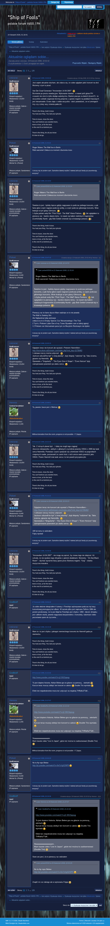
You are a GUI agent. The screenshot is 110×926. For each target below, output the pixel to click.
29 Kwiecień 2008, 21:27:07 (41, 700)
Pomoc (81, 920)
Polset (12, 143)
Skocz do (66, 905)
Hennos (13, 402)
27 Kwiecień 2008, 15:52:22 (41, 602)
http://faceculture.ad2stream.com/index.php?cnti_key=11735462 (57, 350)
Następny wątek (94, 63)
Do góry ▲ (100, 920)
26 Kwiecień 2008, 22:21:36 (41, 442)
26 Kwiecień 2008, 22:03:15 (41, 343)
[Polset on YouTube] (10, 168)
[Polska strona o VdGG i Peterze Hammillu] (10, 429)
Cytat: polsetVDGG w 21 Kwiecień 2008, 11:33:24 (54, 186)
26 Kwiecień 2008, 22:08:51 (41, 402)
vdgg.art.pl (71, 33)
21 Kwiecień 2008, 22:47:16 (41, 257)
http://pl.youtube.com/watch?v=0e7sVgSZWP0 (50, 765)
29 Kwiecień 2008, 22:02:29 (41, 758)
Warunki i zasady (90, 920)
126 (33, 71)
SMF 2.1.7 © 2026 (11, 920)
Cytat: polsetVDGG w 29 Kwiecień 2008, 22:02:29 (54, 863)
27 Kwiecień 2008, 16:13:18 (41, 627)
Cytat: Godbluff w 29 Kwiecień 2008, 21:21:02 (52, 706)
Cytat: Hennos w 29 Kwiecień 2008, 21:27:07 (52, 802)
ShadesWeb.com (23, 923)
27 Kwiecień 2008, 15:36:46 (41, 551)
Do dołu (11, 71)
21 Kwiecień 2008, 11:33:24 (41, 143)
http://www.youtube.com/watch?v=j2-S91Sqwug (50, 677)
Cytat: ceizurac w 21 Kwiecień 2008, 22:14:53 (52, 263)
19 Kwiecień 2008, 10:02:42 (41, 78)
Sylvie (98, 47)
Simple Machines (23, 920)
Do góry (11, 890)
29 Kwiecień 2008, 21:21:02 (41, 673)
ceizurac (13, 78)
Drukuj (99, 71)
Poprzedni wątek (80, 63)
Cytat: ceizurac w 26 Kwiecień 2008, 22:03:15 (52, 501)
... (30, 71)
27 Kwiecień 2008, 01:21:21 (41, 496)
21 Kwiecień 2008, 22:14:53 (41, 181)
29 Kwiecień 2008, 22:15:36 (41, 796)
